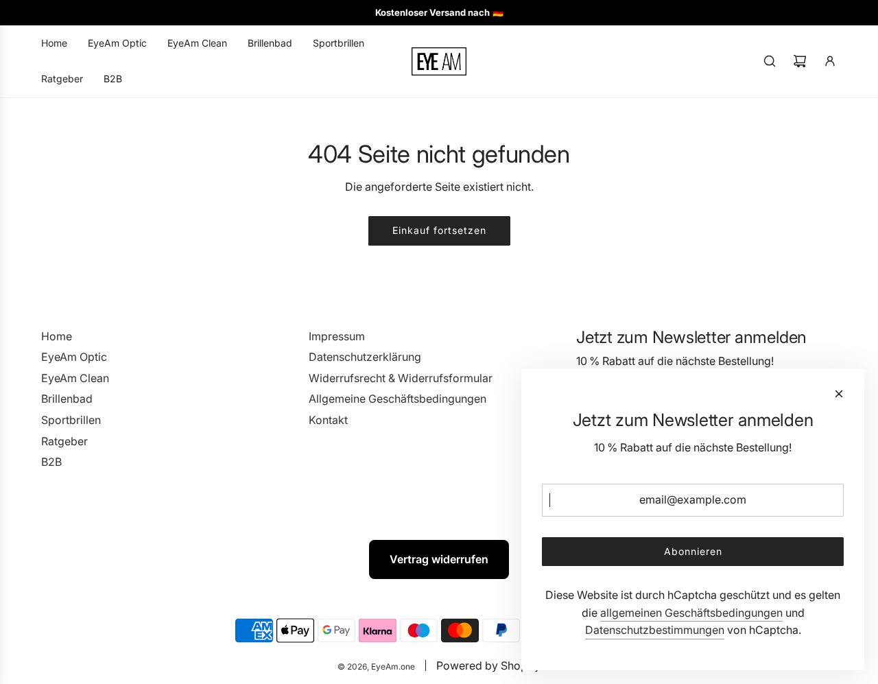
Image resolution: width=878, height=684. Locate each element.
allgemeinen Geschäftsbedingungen (691, 613)
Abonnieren (693, 551)
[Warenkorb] (800, 61)
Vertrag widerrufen (439, 559)
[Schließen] (839, 394)
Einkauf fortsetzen (439, 230)
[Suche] (770, 61)
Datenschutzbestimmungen (654, 630)
